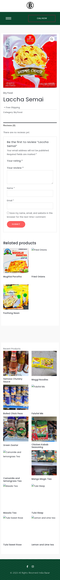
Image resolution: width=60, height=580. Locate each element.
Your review (15, 168)
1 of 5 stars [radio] (25, 161)
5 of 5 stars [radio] (37, 161)
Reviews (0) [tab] (9, 125)
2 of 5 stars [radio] (28, 161)
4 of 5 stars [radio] (34, 161)
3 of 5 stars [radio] (31, 161)
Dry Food (8, 93)
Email (10, 200)
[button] (52, 39)
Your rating (15, 161)
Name (11, 188)
